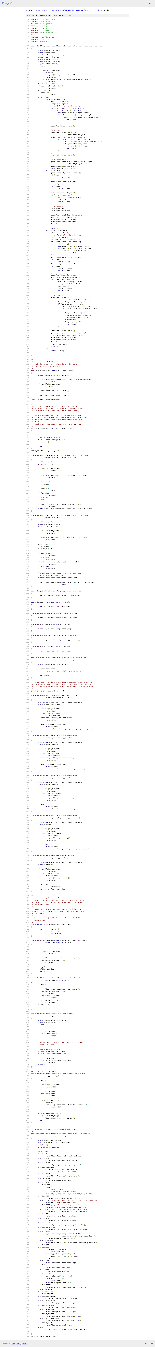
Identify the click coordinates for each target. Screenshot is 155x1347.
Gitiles (13, 1344)
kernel (37, 10)
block (99, 10)
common (46, 10)
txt (146, 1344)
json (151, 1344)
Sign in (150, 3)
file (69, 15)
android (29, 10)
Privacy (18, 1344)
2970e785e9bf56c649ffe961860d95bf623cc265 (72, 10)
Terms (24, 1344)
